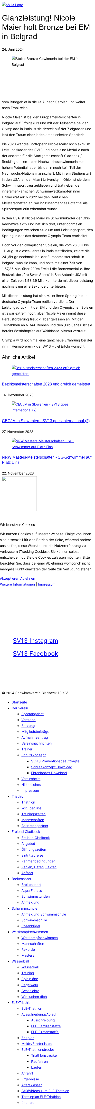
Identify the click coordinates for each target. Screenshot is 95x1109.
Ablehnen (27, 578)
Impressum (47, 584)
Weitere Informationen (17, 584)
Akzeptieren (9, 578)
